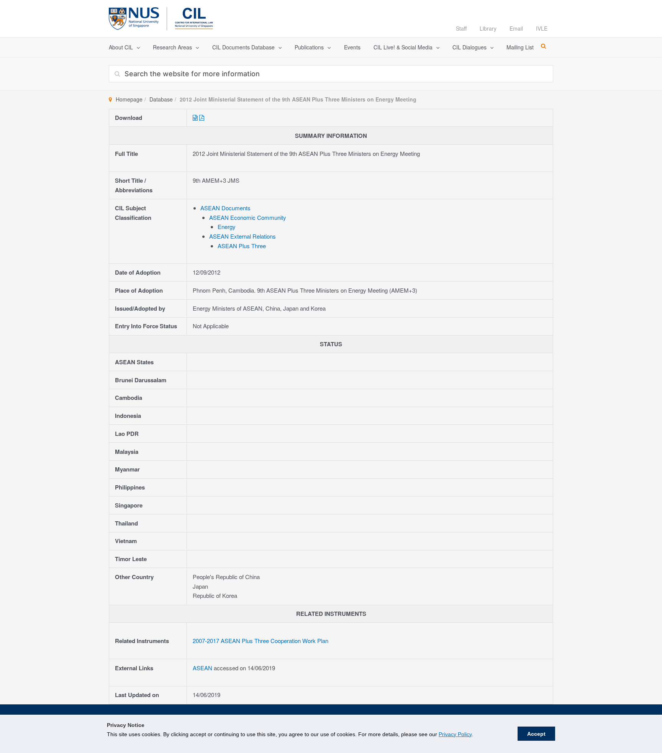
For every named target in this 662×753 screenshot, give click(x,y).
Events (352, 47)
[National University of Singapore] (134, 17)
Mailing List (520, 47)
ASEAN (203, 668)
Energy (227, 227)
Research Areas (172, 47)
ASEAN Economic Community (247, 217)
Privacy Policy (455, 734)
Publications (309, 47)
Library (488, 28)
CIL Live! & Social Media (403, 47)
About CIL (121, 47)
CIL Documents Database (243, 47)
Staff (461, 28)
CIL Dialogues (469, 47)
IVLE (541, 28)
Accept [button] (536, 734)
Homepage (129, 99)
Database (161, 99)
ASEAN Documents (225, 208)
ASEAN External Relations (242, 236)
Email (516, 28)
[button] (136, 47)
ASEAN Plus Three (242, 246)
